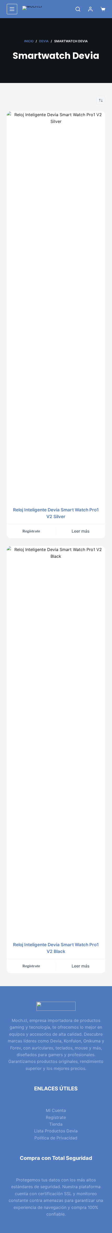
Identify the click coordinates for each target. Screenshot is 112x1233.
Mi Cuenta (56, 1110)
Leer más (81, 531)
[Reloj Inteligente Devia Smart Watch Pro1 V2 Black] (56, 740)
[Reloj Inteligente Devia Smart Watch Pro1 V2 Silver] (56, 305)
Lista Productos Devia (56, 1130)
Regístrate (56, 1117)
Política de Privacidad (55, 1137)
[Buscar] (78, 9)
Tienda (56, 1124)
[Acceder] (90, 9)
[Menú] (12, 9)
